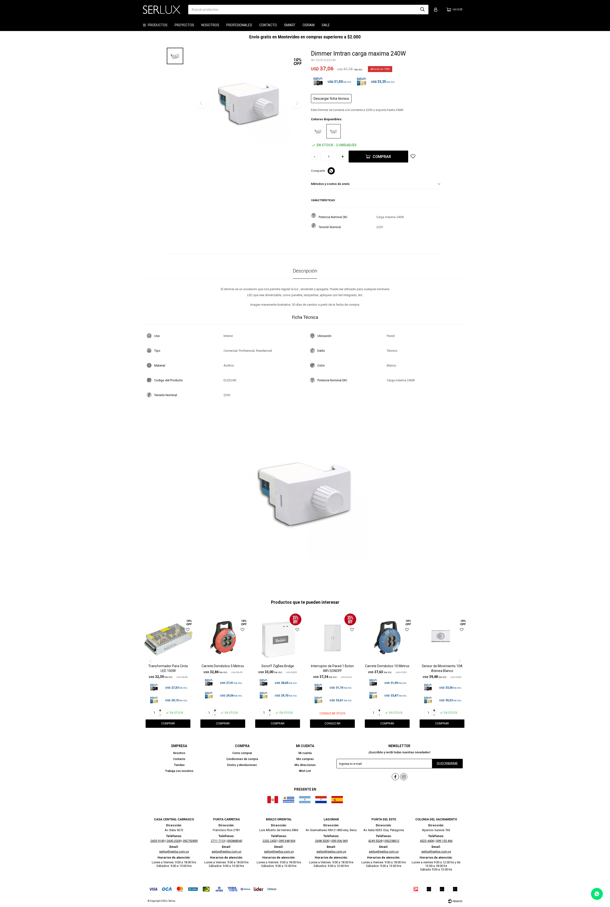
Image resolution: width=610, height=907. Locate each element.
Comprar (382, 156)
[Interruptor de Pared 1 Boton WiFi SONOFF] (332, 637)
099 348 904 (287, 841)
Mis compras (305, 759)
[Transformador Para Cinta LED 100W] (168, 637)
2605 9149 (157, 841)
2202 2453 (270, 841)
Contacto (268, 25)
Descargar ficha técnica (331, 98)
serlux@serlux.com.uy (174, 851)
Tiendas (179, 765)
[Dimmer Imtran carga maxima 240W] (333, 131)
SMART (289, 25)
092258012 (391, 841)
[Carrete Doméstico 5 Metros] (223, 637)
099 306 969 (339, 841)
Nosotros (210, 25)
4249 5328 (375, 841)
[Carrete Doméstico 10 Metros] (387, 637)
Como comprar (242, 753)
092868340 (234, 841)
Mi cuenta (305, 753)
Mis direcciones (305, 765)
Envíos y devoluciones (242, 765)
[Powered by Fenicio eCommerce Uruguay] (455, 901)
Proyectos (184, 25)
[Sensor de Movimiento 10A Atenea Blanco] (442, 637)
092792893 (190, 841)
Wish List (305, 771)
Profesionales (239, 25)
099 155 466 (444, 841)
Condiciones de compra (242, 759)
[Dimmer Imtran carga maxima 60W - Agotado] (318, 131)
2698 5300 (322, 841)
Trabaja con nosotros (179, 771)
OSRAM (309, 25)
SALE (326, 25)
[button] (422, 9)
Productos (158, 25)
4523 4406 (427, 841)
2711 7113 (218, 841)
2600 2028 (174, 841)
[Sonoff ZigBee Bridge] (278, 637)
